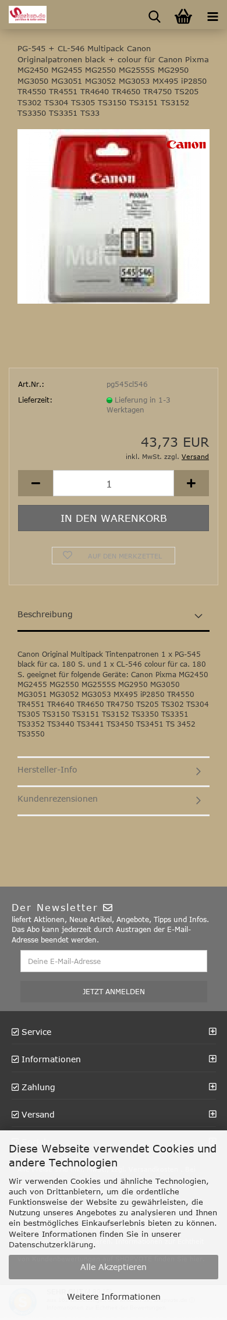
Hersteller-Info (47, 769)
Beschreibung (45, 614)
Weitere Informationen (114, 1296)
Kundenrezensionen (57, 798)
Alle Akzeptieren (113, 1267)
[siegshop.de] (23, 14)
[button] (35, 483)
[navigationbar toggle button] (212, 14)
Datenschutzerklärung (51, 1244)
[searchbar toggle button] (154, 14)
